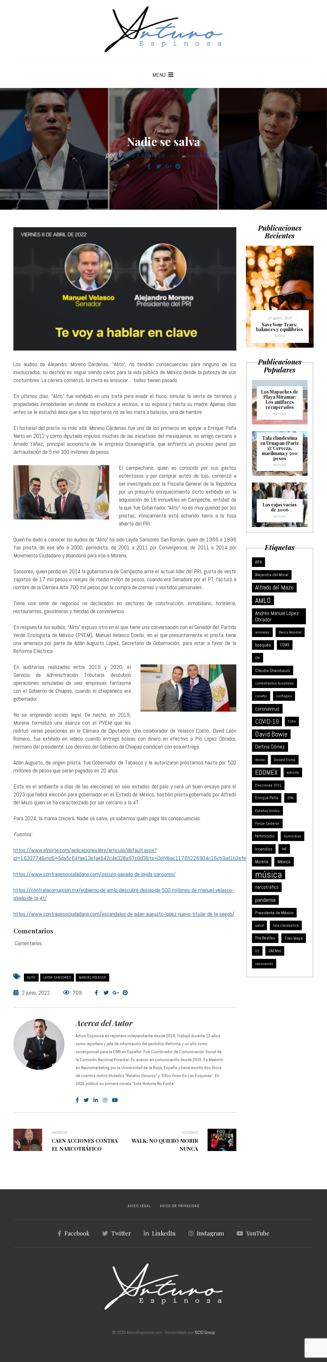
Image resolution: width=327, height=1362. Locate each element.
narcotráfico (266, 887)
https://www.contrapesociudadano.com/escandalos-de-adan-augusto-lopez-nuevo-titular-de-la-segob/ (123, 913)
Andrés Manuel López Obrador (277, 616)
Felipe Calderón (267, 823)
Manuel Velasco (92, 977)
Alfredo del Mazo (274, 587)
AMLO (263, 600)
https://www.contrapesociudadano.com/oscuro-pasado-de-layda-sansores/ (94, 874)
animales (262, 632)
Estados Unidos (267, 810)
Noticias (279, 414)
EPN (290, 798)
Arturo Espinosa (141, 155)
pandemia (265, 899)
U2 (257, 951)
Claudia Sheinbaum (272, 670)
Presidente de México (274, 913)
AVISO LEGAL (139, 1205)
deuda (260, 759)
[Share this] (149, 166)
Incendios (263, 849)
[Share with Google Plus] (168, 166)
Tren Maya (294, 938)
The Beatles (265, 938)
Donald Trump (284, 759)
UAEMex (275, 950)
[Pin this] (178, 166)
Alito (31, 977)
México (284, 861)
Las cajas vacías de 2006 (279, 507)
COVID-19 (267, 721)
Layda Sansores (57, 977)
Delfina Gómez (270, 746)
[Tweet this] (159, 166)
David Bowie (271, 734)
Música (280, 336)
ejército (293, 772)
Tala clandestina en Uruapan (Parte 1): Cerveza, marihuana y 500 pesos (279, 448)
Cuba (292, 721)
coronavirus (267, 708)
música (268, 874)
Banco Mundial (290, 632)
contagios (284, 696)
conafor (261, 696)
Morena (261, 862)
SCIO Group (205, 1332)
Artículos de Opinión (204, 156)
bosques (263, 645)
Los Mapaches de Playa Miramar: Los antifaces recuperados (279, 399)
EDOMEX (266, 772)
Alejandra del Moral (271, 574)
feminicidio (265, 836)
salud (259, 925)
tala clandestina (286, 925)
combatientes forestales (274, 683)
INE (284, 849)
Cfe (257, 658)
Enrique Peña (266, 798)
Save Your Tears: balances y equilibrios (279, 327)
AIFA (258, 562)
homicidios (292, 836)
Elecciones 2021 (268, 785)
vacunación (264, 963)
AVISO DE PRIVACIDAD (180, 1205)
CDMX (284, 645)
